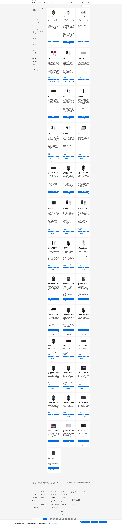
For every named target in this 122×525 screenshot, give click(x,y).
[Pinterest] (66, 519)
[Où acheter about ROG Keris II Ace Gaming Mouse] (58, 158)
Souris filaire (34, 19)
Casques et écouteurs (54, 501)
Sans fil (33, 61)
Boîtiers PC (43, 497)
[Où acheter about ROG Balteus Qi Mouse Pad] (58, 469)
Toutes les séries (49, 486)
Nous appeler (73, 498)
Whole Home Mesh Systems (55, 491)
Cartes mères (43, 494)
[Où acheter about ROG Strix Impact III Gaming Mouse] (88, 193)
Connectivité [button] (34, 58)
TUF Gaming (34, 29)
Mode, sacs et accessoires (55, 504)
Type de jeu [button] (34, 42)
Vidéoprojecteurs (34, 504)
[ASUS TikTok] (69, 519)
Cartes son (42, 501)
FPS (32, 44)
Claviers (52, 498)
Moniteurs (33, 503)
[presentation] (58, 81)
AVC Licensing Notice (64, 510)
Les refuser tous (94, 521)
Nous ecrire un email (74, 496)
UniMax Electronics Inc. (64, 500)
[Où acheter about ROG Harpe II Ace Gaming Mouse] (58, 81)
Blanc (32, 53)
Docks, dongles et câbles (54, 508)
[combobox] (85, 6)
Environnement (88, 0)
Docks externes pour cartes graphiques (45, 506)
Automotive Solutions (64, 508)
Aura (62, 514)
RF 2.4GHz (33, 62)
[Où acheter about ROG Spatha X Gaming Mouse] (73, 300)
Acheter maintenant (53, 79)
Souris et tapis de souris (54, 500)
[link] (33, 2)
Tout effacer (42, 13)
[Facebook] (57, 519)
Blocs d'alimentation (44, 500)
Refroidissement (43, 498)
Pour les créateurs (34, 497)
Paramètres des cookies (85, 521)
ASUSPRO (62, 507)
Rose (32, 50)
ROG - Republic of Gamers (36, 26)
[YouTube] (54, 519)
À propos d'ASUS (63, 490)
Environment (83, 491)
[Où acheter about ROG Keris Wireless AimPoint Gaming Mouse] (73, 233)
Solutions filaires (53, 494)
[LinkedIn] (63, 519)
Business (84, 0)
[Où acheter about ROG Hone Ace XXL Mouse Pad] (58, 193)
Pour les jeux (33, 500)
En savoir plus (53, 41)
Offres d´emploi (63, 491)
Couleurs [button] (33, 49)
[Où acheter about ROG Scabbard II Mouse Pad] (58, 332)
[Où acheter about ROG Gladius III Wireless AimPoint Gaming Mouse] (88, 233)
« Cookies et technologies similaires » (53, 523)
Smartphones (33, 491)
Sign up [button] (45, 518)
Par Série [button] (33, 25)
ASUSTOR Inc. (63, 497)
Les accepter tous (103, 521)
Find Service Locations (74, 493)
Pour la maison (34, 494)
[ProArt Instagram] (72, 519)
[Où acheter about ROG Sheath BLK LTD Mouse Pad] (88, 358)
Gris (32, 55)
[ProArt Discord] (75, 519)
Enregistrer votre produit (74, 495)
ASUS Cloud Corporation (64, 498)
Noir (32, 51)
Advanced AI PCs (63, 504)
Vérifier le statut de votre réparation (74, 492)
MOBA (33, 45)
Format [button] (33, 36)
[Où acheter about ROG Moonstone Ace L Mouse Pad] (88, 158)
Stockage (42, 504)
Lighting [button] (33, 69)
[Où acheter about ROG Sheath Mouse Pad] (88, 443)
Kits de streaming (53, 503)
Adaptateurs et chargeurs (54, 507)
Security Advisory (73, 501)
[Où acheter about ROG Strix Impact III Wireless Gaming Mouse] (73, 158)
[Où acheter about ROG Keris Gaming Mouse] (58, 300)
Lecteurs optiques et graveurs (45, 503)
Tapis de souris (34, 22)
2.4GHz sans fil (34, 65)
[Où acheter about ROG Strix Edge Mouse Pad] (58, 443)
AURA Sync (33, 70)
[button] (81, 1)
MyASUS (72, 504)
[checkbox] (53, 45)
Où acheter (68, 41)
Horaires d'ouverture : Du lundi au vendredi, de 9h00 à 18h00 (75, 500)
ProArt (33, 33)
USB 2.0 (33, 59)
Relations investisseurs (64, 494)
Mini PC (42, 491)
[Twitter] (60, 519)
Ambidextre (33, 38)
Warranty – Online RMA (74, 490)
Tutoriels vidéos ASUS (74, 503)
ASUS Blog (62, 511)
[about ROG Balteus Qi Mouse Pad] (53, 468)
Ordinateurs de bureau (35, 507)
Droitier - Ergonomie (35, 39)
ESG (81, 490)
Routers (52, 490)
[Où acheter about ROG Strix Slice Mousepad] (88, 388)
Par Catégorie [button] (34, 18)
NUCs (42, 490)
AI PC (62, 503)
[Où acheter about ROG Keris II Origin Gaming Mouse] (73, 81)
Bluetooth (33, 64)
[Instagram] (51, 519)
